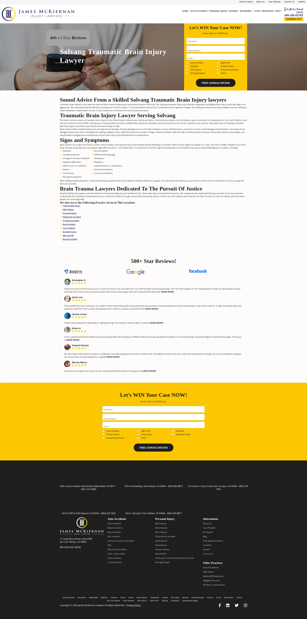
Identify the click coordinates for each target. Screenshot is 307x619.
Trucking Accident (71, 220)
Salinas (239, 597)
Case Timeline (274, 2)
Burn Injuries (161, 532)
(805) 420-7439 (108, 513)
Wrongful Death (197, 73)
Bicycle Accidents (115, 528)
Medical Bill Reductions (213, 576)
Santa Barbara (128, 600)
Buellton (104, 597)
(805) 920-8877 (174, 513)
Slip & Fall (225, 62)
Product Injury (227, 66)
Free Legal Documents (213, 540)
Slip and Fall (68, 235)
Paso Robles (228, 597)
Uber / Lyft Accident (116, 553)
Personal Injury (70, 213)
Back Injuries (161, 523)
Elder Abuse (68, 209)
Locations (207, 545)
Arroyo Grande (68, 597)
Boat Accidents (114, 532)
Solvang (165, 600)
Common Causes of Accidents (121, 540)
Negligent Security (211, 580)
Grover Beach (141, 597)
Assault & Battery (211, 567)
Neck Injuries (161, 545)
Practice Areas (246, 2)
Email (190, 58)
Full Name (192, 41)
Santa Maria (142, 600)
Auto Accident (196, 62)
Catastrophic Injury (71, 205)
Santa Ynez (154, 600)
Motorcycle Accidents (117, 549)
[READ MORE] (167, 291)
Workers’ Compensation (214, 584)
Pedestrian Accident (72, 217)
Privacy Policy (134, 605)
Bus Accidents (114, 536)
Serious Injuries (162, 549)
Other (223, 73)
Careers (301, 2)
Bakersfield (93, 597)
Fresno (123, 597)
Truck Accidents (115, 562)
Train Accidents (114, 558)
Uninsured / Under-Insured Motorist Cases (174, 558)
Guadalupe (154, 597)
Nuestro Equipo (197, 597)
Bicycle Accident (70, 239)
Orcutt (218, 597)
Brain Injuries (161, 528)
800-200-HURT (294, 14)
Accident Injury (70, 232)
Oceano (210, 597)
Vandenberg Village (190, 600)
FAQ (109, 545)
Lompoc (165, 597)
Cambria (113, 597)
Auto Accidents (114, 523)
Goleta (131, 597)
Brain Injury (195, 69)
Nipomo (185, 597)
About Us (260, 2)
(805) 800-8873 (175, 486)
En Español (208, 532)
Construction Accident (165, 536)
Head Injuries (161, 540)
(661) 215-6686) (88, 489)
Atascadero (81, 597)
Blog (205, 536)
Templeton (175, 600)
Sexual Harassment (229, 69)
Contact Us (289, 2)
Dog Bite (194, 66)
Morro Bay (175, 597)
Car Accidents (69, 228)
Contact (163, 196)
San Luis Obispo (113, 600)
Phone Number (194, 50)
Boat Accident (69, 224)
